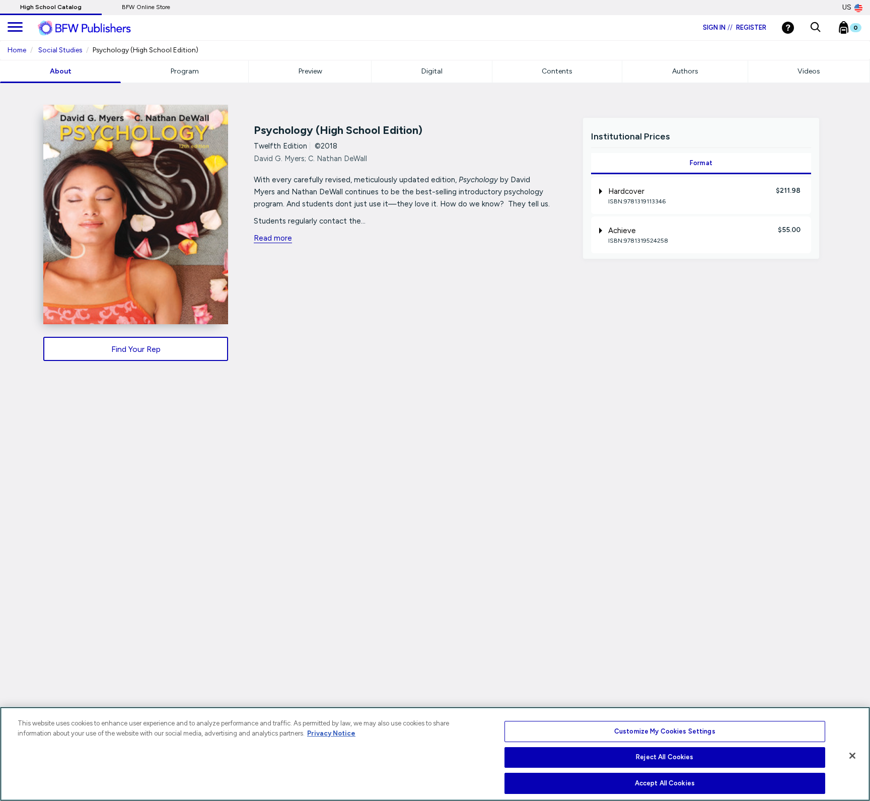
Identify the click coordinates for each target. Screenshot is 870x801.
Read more (273, 238)
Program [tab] (185, 71)
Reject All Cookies (664, 757)
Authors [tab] (685, 71)
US (846, 7)
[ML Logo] (96, 28)
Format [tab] (701, 163)
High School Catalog (51, 7)
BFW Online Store (146, 7)
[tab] (701, 195)
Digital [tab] (432, 71)
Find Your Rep (136, 349)
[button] (815, 27)
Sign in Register (734, 27)
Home (17, 50)
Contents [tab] (557, 71)
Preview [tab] (310, 71)
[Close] (852, 756)
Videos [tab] (809, 71)
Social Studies (60, 50)
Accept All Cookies (665, 783)
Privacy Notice (331, 733)
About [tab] (60, 71)
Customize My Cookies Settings (664, 731)
